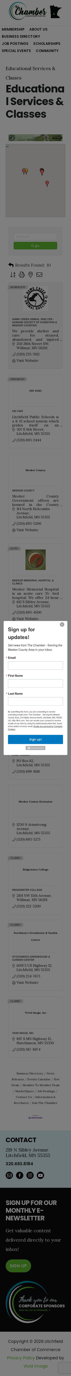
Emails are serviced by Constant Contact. (35, 727)
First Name (15, 675)
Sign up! (35, 739)
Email (12, 657)
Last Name (15, 693)
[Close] (62, 624)
